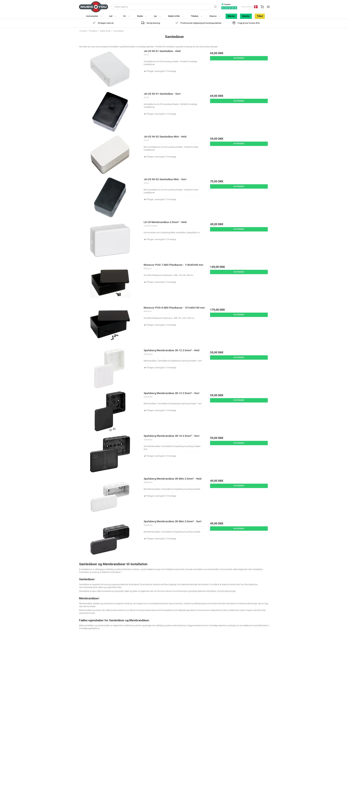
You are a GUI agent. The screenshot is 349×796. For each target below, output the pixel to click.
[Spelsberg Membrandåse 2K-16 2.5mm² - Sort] (110, 454)
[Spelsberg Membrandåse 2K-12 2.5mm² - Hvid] (110, 368)
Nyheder (246, 16)
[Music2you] (93, 7)
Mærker (231, 16)
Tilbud (260, 16)
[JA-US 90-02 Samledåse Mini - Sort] (110, 197)
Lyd (110, 16)
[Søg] (215, 7)
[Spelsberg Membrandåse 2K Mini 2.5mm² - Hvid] (110, 497)
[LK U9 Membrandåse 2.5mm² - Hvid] (110, 240)
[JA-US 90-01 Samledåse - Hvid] (110, 69)
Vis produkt (239, 58)
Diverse (213, 16)
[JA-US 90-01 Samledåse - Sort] (110, 112)
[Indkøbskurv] (262, 6)
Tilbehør (194, 16)
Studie (140, 16)
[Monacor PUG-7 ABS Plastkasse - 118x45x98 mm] (110, 283)
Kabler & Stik (174, 16)
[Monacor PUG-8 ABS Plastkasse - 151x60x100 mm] (110, 326)
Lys (155, 16)
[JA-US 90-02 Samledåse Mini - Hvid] (110, 155)
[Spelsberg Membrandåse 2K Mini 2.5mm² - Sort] (110, 539)
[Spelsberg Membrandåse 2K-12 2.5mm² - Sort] (110, 411)
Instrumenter (92, 16)
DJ (124, 16)
